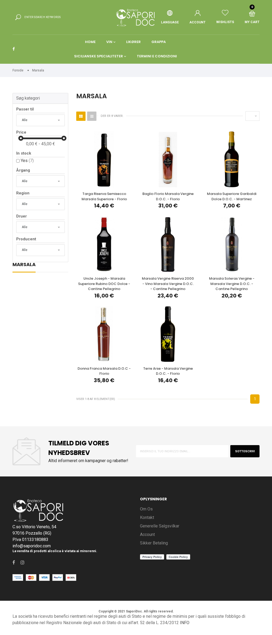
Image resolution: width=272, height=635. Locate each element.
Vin (109, 41)
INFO (184, 622)
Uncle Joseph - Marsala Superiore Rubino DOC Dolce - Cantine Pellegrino (104, 283)
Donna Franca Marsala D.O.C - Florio (104, 371)
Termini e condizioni (157, 56)
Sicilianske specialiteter (98, 56)
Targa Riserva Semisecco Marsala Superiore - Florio (104, 196)
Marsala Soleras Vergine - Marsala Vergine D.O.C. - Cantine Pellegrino (231, 283)
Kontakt (147, 517)
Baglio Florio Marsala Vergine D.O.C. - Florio (168, 196)
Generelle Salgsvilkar (159, 526)
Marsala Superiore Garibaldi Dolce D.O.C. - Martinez (231, 196)
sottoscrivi (245, 451)
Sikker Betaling (154, 542)
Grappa (158, 41)
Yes (27, 161)
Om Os (146, 509)
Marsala (24, 265)
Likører (133, 41)
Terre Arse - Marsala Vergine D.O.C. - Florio (168, 371)
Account (147, 534)
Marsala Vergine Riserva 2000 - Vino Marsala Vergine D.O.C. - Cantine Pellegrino (168, 283)
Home (90, 41)
